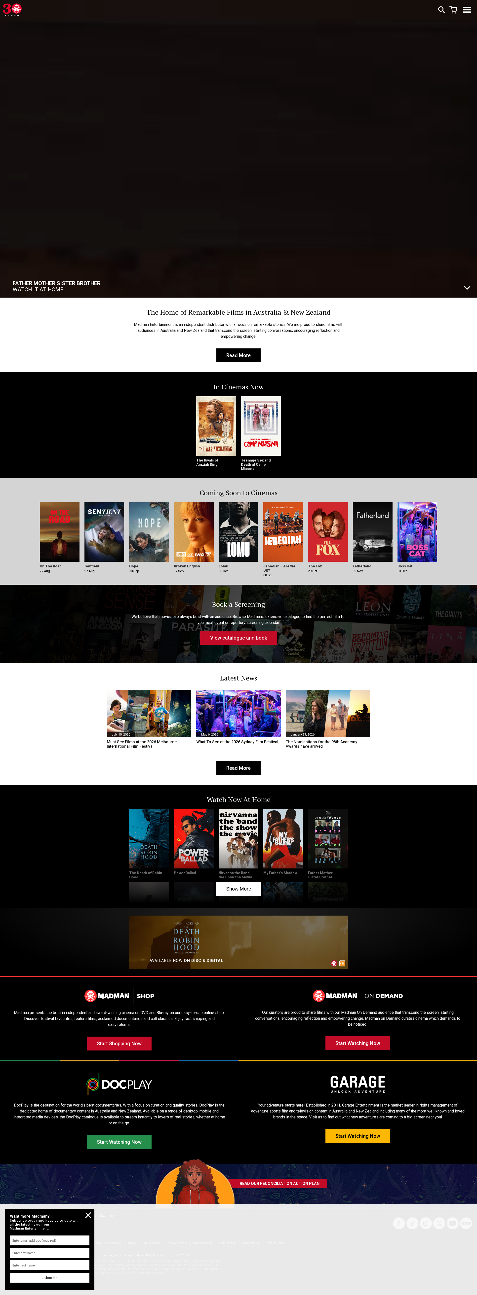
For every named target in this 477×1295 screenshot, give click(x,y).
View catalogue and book (238, 638)
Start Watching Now (357, 1043)
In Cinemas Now (57, 286)
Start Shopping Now (119, 1044)
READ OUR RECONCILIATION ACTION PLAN (279, 1183)
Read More (238, 355)
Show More (238, 889)
